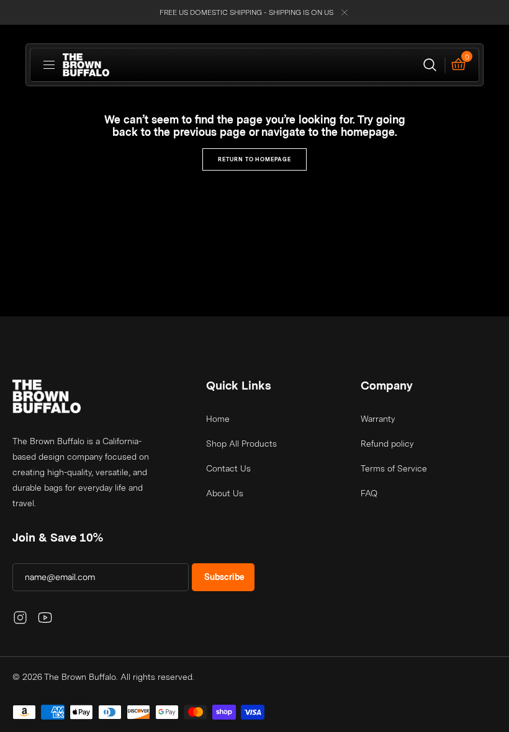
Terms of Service (394, 468)
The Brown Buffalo (80, 677)
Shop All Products (241, 444)
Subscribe (224, 577)
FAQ (369, 493)
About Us (224, 493)
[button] (49, 65)
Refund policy (387, 444)
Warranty (378, 419)
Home (218, 419)
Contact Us (228, 468)
